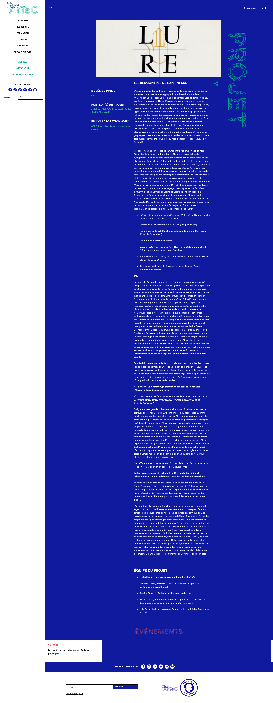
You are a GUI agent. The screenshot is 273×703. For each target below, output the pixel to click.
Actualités (22, 68)
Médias (265, 8)
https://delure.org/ (175, 154)
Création (22, 46)
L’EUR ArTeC (22, 21)
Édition (23, 39)
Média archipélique (22, 74)
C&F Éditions (97, 126)
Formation (23, 33)
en (52, 8)
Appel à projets (22, 52)
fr (49, 8)
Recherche (22, 27)
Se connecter (250, 8)
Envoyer (119, 687)
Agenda (22, 62)
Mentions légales (74, 693)
